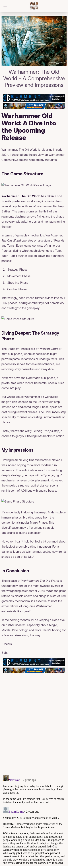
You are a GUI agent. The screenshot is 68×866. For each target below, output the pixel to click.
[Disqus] (34, 726)
